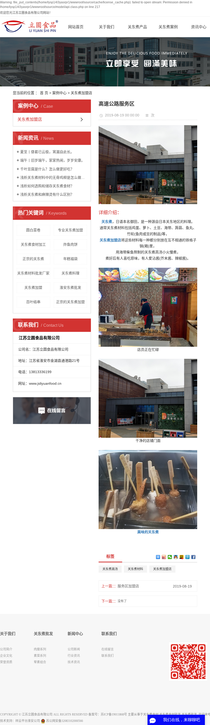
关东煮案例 (168, 27)
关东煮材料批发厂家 (33, 273)
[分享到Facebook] (193, 557)
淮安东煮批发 (70, 287)
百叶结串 (33, 302)
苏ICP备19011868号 (114, 714)
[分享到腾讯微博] (187, 557)
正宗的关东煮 (33, 259)
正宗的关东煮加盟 (70, 302)
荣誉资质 (6, 662)
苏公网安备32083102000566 (64, 721)
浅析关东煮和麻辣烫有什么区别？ (47, 194)
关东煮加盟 (33, 287)
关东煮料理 (70, 273)
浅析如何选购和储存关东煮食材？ (47, 186)
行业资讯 (74, 656)
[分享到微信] (170, 557)
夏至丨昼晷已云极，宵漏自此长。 (47, 152)
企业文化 (6, 656)
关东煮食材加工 (33, 244)
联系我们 (107, 656)
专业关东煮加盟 (70, 230)
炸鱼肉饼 (70, 244)
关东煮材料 (135, 569)
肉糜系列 (40, 649)
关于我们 (106, 27)
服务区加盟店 (128, 586)
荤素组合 (40, 662)
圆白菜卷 (33, 230)
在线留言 (107, 649)
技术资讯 (74, 662)
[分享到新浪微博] (164, 557)
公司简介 (6, 649)
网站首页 (75, 27)
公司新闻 (74, 649)
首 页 (44, 93)
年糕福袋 (70, 259)
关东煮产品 (137, 27)
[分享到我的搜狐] (182, 557)
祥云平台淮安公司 (27, 721)
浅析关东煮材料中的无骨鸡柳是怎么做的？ (53, 177)
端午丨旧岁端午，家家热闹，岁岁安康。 (52, 160)
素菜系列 (40, 656)
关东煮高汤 (110, 569)
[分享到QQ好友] (176, 557)
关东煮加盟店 (81, 93)
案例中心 (59, 93)
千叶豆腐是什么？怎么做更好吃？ (47, 169)
